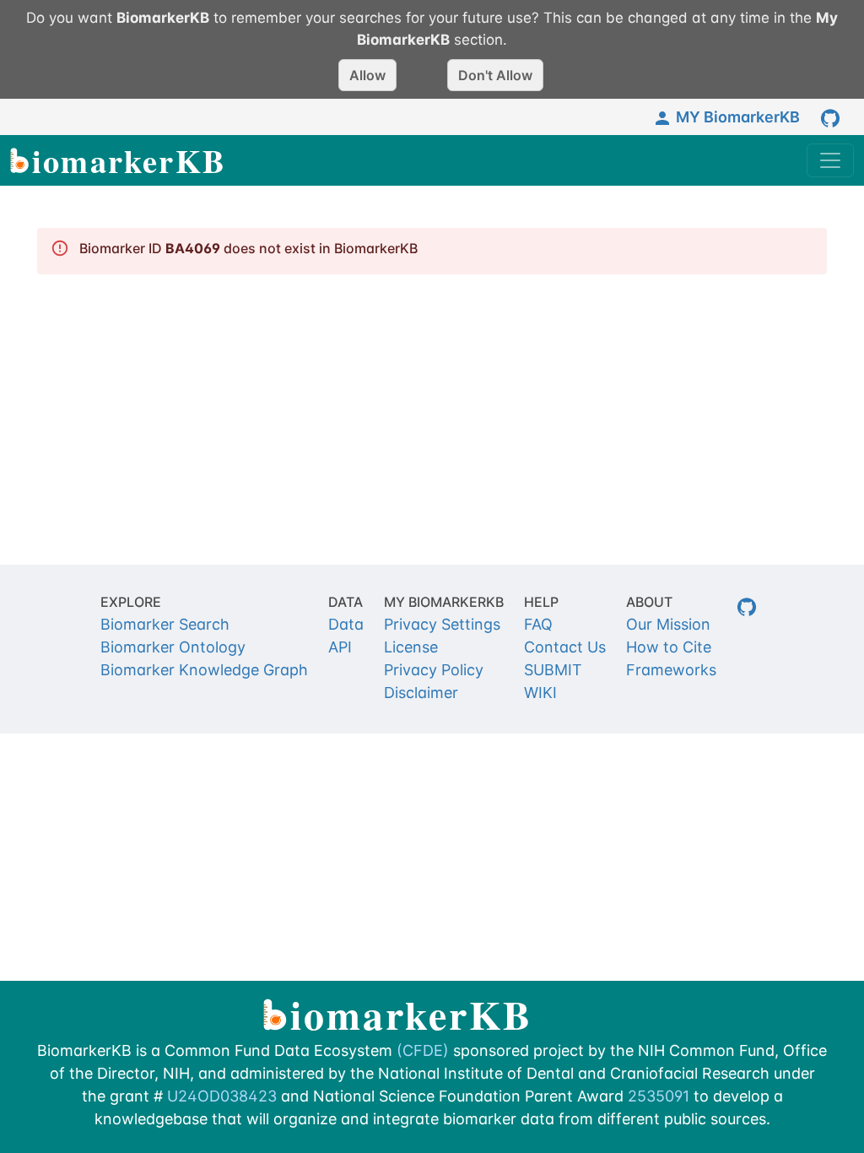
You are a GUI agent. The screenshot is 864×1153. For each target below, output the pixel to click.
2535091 (658, 1096)
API (340, 647)
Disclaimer (421, 692)
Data (346, 624)
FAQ (538, 624)
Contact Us (565, 647)
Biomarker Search (165, 624)
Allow (367, 75)
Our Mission (668, 624)
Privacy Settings (442, 624)
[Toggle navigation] (830, 160)
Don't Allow (495, 75)
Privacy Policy (433, 670)
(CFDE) (423, 1050)
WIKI (540, 692)
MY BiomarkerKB (738, 117)
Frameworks (671, 670)
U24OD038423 (222, 1096)
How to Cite (668, 647)
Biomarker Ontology (173, 647)
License (411, 647)
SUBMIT (553, 670)
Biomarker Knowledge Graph (204, 670)
